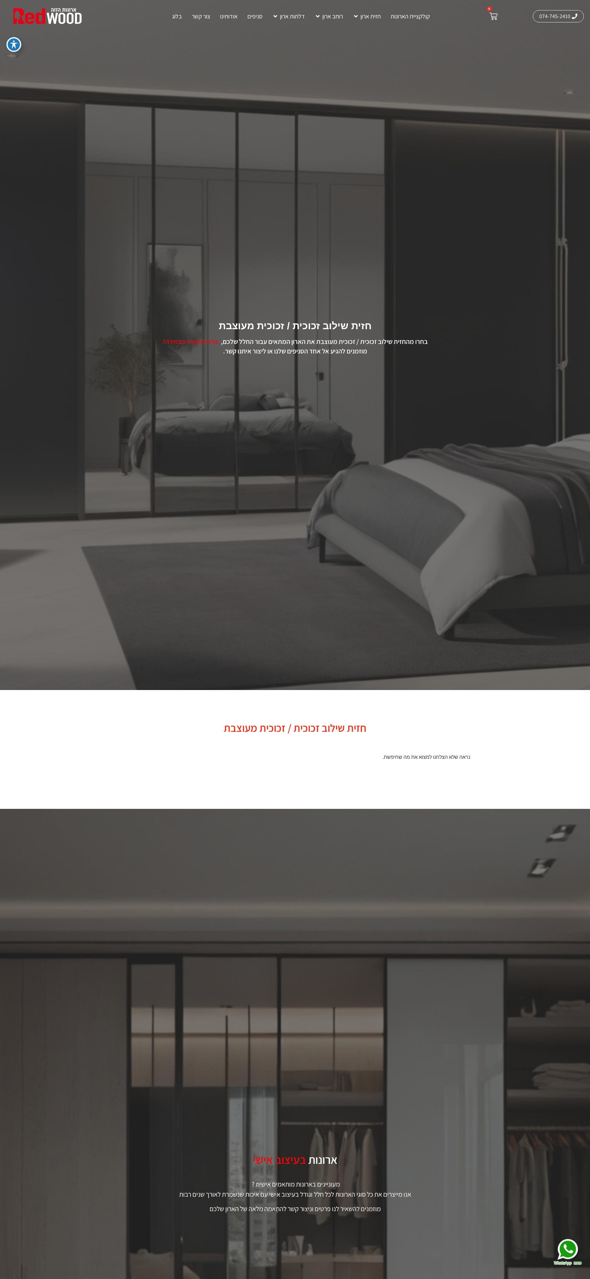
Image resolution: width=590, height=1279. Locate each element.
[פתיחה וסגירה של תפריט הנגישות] (13, 44)
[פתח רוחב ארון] (318, 16)
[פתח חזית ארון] (356, 16)
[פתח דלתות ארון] (275, 16)
